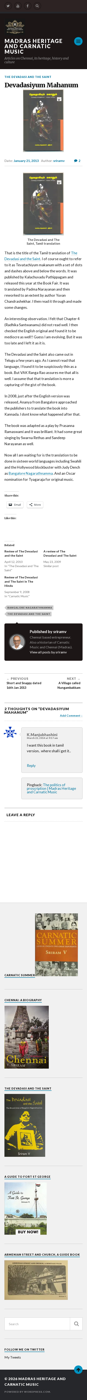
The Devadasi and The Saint (28, 77)
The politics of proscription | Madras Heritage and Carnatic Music (51, 788)
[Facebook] (27, 6)
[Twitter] (8, 6)
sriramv (59, 161)
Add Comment (70, 715)
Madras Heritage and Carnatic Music (33, 46)
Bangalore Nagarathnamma (31, 473)
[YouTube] (18, 6)
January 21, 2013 (26, 161)
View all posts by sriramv (48, 652)
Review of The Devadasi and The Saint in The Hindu (21, 581)
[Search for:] (43, 1323)
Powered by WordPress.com (27, 1391)
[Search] (37, 6)
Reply (31, 765)
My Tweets (12, 1357)
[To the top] (78, 1369)
